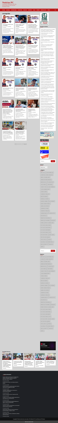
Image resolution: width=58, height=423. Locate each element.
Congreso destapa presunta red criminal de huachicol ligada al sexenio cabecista (20, 132)
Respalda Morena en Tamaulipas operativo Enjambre (31, 110)
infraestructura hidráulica (46, 302)
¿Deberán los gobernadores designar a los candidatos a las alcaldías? (47, 70)
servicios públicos (44, 244)
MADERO (20, 43)
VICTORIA (20, 22)
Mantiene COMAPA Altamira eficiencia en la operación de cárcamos (48, 101)
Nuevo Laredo (51, 234)
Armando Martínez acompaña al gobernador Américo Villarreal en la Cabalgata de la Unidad (48, 36)
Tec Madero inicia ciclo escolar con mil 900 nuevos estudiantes (47, 115)
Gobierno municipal (44, 213)
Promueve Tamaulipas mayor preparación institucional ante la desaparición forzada (47, 85)
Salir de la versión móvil (29, 421)
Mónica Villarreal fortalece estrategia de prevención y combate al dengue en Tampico (48, 107)
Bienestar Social (44, 266)
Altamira (42, 259)
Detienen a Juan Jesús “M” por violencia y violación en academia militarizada (47, 99)
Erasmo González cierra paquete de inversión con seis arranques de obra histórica (20, 46)
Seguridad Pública (50, 326)
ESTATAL (17, 22)
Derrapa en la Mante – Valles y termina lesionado (47, 129)
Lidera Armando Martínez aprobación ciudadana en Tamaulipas (47, 95)
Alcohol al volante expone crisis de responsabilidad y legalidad (20, 89)
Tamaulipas (51, 244)
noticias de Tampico (44, 234)
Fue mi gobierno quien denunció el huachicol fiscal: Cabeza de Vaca (20, 110)
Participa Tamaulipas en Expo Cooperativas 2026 (47, 42)
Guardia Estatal (52, 213)
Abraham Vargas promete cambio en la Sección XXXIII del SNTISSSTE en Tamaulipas (8, 46)
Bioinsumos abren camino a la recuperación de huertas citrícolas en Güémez (47, 65)
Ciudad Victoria (44, 186)
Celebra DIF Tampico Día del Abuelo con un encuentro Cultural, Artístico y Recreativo (47, 52)
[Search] (55, 10)
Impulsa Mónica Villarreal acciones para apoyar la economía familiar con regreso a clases (47, 55)
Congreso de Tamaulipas (45, 278)
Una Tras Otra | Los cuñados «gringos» (47, 96)
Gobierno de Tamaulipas (45, 210)
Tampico (42, 246)
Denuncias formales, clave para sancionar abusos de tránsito (32, 89)
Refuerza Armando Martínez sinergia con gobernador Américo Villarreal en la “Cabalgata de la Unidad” (47, 62)
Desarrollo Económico (45, 198)
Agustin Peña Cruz (50, 172)
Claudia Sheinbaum (51, 186)
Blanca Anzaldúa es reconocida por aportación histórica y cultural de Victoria (47, 118)
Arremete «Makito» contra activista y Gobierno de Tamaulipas (20, 25)
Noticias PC (8, 2)
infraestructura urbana (45, 220)
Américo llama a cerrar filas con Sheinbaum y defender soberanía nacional (48, 59)
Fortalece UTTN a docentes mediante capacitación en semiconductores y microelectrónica (47, 45)
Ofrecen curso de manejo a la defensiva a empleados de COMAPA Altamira (47, 79)
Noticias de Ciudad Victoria (46, 232)
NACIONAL (20, 106)
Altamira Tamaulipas (49, 259)
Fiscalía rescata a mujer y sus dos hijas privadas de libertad (46, 34)
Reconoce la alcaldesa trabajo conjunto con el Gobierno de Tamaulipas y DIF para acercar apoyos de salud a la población (48, 73)
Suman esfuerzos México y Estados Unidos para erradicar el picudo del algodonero (47, 126)
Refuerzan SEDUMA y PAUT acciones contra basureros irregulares (48, 121)
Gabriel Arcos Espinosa (45, 290)
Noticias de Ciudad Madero (45, 314)
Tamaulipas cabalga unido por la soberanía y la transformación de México (47, 40)
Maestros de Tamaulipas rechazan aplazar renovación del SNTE (47, 68)
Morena (42, 222)
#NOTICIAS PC (43, 172)
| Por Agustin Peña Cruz (23, 91)
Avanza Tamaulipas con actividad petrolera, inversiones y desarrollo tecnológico (47, 123)
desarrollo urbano (44, 201)
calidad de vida (50, 266)
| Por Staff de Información (35, 28)
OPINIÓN (4, 22)
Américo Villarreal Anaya (45, 177)
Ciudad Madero (50, 184)
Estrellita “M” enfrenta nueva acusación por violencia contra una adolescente (47, 82)
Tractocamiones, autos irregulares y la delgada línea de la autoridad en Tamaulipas (8, 132)
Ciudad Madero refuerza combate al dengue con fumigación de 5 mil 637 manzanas (48, 113)
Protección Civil (44, 239)
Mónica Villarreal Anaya (49, 222)
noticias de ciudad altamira (46, 225)
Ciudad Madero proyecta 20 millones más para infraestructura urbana (47, 77)
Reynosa (49, 239)
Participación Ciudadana (45, 321)
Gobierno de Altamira (44, 208)
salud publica (43, 326)
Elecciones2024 (51, 201)
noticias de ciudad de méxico (46, 227)
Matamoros (53, 220)
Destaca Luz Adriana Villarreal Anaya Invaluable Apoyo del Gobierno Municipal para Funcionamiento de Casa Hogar (47, 109)
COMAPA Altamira (44, 191)
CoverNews (37, 419)
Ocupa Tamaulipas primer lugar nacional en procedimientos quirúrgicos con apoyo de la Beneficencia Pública (47, 87)
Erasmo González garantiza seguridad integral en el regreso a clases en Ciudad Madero (47, 49)
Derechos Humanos (44, 196)
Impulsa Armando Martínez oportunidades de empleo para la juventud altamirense (48, 104)
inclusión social (44, 215)
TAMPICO (7, 128)
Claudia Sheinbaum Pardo (45, 189)
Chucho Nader (43, 184)
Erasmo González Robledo (45, 203)
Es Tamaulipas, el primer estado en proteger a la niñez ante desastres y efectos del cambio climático (48, 91)
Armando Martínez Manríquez (46, 179)
